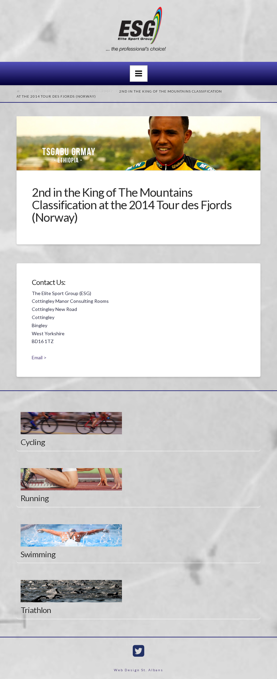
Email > (39, 357)
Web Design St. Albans (138, 670)
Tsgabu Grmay (98, 91)
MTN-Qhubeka (62, 91)
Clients (33, 91)
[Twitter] (138, 651)
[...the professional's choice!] (139, 31)
